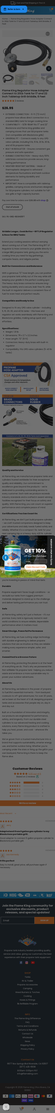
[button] (5, 557)
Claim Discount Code (35, 567)
